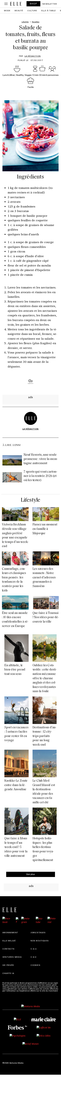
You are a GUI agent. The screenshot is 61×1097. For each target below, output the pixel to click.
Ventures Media (12, 956)
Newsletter (49, 3)
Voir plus (30, 874)
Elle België (9, 940)
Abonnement (10, 932)
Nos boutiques (40, 940)
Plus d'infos (7, 992)
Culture (32, 10)
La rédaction (33, 56)
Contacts (8, 948)
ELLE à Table (48, 10)
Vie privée (8, 965)
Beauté (19, 10)
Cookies (35, 965)
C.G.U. (34, 948)
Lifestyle (30, 500)
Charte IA (8, 973)
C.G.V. (34, 956)
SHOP (33, 3)
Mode (7, 10)
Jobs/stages (38, 932)
